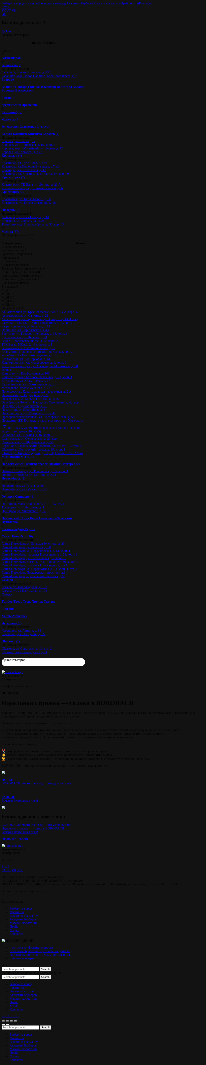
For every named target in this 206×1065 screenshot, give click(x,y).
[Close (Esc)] (3, 1021)
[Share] (7, 1021)
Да (3, 31)
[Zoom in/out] (15, 1021)
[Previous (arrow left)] (3, 1024)
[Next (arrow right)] (7, 1024)
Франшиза (31, 3)
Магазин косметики (107, 3)
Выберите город (13, 3)
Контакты (145, 3)
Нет (8, 31)
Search (45, 969)
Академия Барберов (80, 3)
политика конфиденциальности (31, 947)
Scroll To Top (10, 1016)
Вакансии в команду (52, 3)
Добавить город (14, 660)
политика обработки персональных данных (40, 951)
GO (4, 14)
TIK (20, 870)
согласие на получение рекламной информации (42, 954)
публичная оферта (22, 958)
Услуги (134, 3)
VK (14, 10)
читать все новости (15, 839)
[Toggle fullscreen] (11, 1021)
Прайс (125, 3)
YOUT (6, 10)
